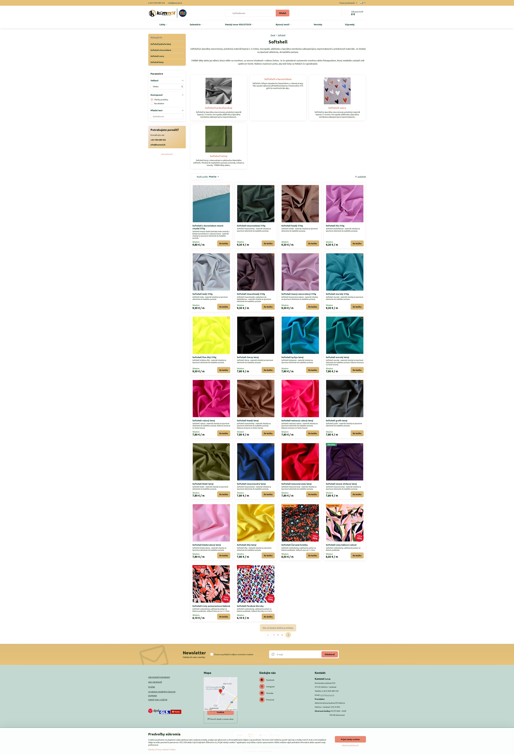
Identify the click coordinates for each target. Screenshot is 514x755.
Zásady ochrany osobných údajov (162, 749)
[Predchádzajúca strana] (268, 635)
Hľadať (282, 13)
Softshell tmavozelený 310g (251, 225)
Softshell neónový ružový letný (297, 420)
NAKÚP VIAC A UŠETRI (157, 699)
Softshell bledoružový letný (206, 544)
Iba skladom (159, 103)
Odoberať (330, 654)
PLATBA (151, 687)
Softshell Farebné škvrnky (250, 605)
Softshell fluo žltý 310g (204, 357)
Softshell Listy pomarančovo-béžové (211, 605)
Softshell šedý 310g (202, 293)
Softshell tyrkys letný (292, 357)
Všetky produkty (161, 99)
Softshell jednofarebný (218, 107)
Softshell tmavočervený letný (296, 483)
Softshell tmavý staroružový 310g (298, 293)
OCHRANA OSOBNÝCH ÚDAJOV (161, 691)
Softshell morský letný (337, 357)
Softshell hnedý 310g (292, 225)
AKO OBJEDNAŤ (155, 682)
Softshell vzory (337, 107)
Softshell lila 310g (335, 225)
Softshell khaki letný (203, 483)
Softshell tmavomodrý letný (251, 483)
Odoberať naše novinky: (194, 657)
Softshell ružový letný (203, 420)
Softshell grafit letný (336, 420)
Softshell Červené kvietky (294, 544)
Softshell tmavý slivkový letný (341, 483)
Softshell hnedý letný (248, 420)
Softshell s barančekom (278, 78)
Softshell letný (218, 156)
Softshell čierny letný (248, 357)
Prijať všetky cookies (350, 739)
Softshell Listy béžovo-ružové (341, 544)
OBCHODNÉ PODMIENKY (159, 677)
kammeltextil (167, 154)
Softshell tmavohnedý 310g (251, 293)
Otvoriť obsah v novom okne (221, 719)
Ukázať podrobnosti (350, 745)
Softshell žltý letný (246, 544)
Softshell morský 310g (337, 293)
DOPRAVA (152, 695)
